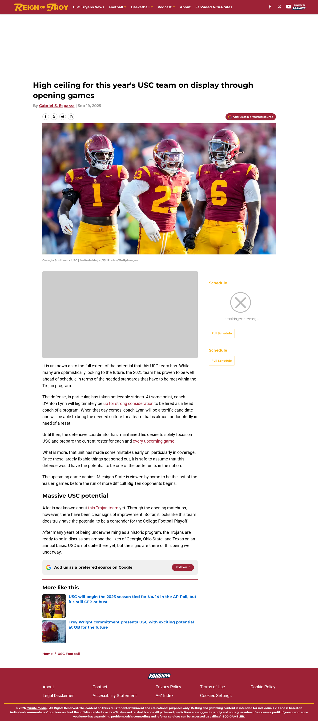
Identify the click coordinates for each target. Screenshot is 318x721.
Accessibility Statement (115, 695)
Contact (100, 686)
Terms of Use (212, 686)
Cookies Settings (216, 695)
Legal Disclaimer (58, 695)
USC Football (69, 654)
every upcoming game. (154, 441)
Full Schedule (222, 333)
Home (47, 654)
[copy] (71, 116)
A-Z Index (164, 695)
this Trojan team (103, 507)
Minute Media (37, 708)
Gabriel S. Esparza (57, 105)
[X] (279, 6)
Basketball (140, 7)
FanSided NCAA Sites (213, 7)
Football (116, 7)
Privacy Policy (168, 686)
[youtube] (288, 6)
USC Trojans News (88, 7)
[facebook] (270, 6)
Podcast (165, 7)
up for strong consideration (127, 403)
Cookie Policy (262, 686)
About (185, 7)
